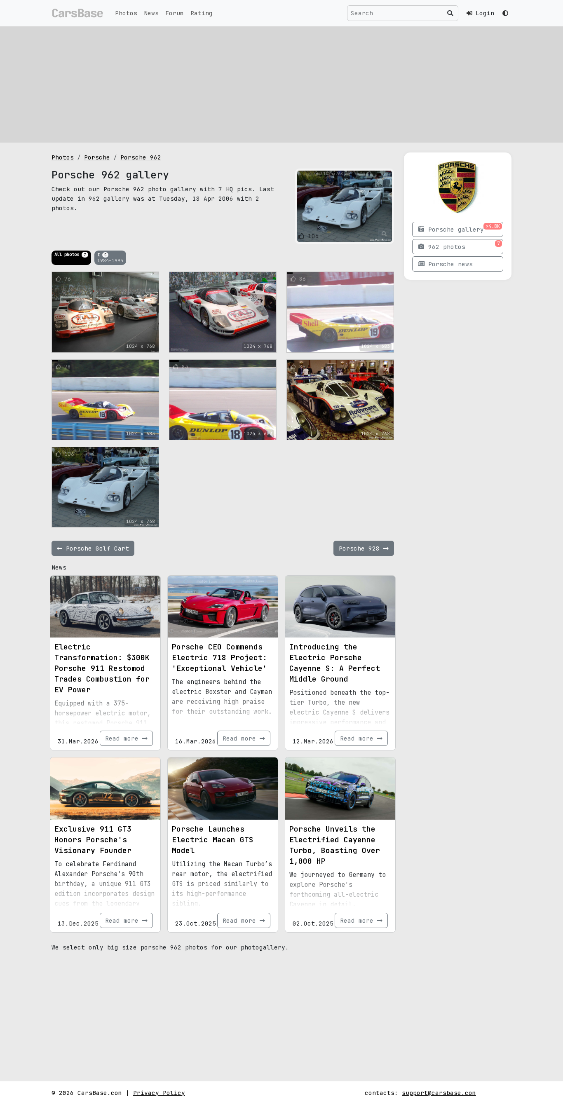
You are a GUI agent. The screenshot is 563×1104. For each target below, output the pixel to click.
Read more (123, 738)
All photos (70, 254)
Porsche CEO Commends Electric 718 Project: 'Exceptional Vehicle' (219, 657)
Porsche (97, 157)
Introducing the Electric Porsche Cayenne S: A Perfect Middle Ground (334, 663)
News (151, 13)
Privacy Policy (159, 1093)
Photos (126, 13)
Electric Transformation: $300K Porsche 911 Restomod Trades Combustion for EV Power (102, 668)
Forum (174, 13)
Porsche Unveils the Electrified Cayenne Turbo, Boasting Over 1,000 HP (334, 845)
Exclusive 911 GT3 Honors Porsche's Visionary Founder (92, 839)
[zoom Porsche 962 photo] (384, 234)
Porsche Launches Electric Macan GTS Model (212, 839)
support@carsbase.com (439, 1093)
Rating (201, 13)
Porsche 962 (140, 157)
